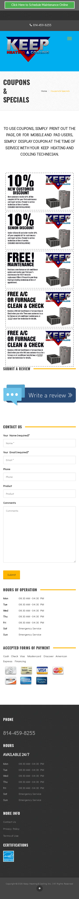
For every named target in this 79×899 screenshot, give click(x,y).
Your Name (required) (16, 435)
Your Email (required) (16, 452)
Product (7, 485)
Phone (6, 469)
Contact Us (9, 821)
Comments (9, 502)
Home (44, 90)
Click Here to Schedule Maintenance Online (39, 5)
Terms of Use (11, 835)
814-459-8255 (42, 25)
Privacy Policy (11, 828)
